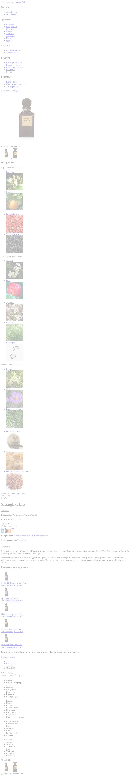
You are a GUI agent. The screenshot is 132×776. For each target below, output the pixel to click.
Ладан (9, 451)
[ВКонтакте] (2, 531)
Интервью (10, 70)
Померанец (11, 192)
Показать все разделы (10, 91)
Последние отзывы (14, 50)
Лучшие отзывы (13, 53)
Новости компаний (14, 67)
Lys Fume (5, 598)
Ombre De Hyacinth (9, 583)
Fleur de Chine (7, 645)
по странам (11, 14)
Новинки (10, 24)
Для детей (10, 36)
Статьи (9, 72)
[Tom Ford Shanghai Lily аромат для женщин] (6, 158)
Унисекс (10, 33)
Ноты (8, 38)
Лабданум (10, 389)
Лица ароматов (12, 86)
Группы (9, 40)
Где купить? (17, 585)
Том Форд (21, 540)
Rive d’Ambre (7, 629)
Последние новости (15, 63)
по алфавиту (11, 12)
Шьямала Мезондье (39, 536)
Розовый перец (12, 214)
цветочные (20, 493)
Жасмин (9, 260)
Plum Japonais (7, 614)
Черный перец (12, 234)
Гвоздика (10, 172)
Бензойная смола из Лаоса (17, 471)
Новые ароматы (13, 65)
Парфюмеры (11, 82)
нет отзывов (6, 585)
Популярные (11, 27)
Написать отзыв (8, 528)
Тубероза (10, 303)
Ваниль (9, 369)
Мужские (10, 31)
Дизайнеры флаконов (15, 84)
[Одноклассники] (9, 531)
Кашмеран (10, 343)
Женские (10, 29)
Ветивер (10, 323)
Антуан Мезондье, (22, 536)
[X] (6, 531)
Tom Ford (5, 510)
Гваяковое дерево (13, 409)
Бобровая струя (13, 431)
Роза (8, 280)
